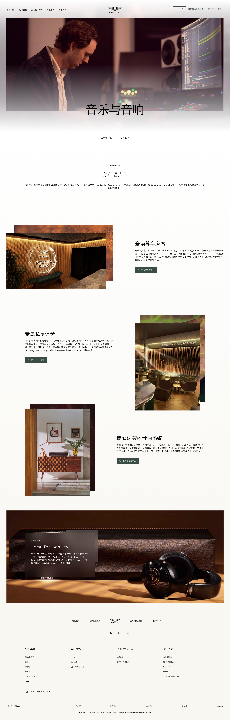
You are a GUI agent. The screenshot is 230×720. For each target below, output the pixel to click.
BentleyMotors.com (40, 692)
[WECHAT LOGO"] (111, 634)
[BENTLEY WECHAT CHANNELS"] (119, 634)
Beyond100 (167, 667)
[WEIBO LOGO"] (102, 634)
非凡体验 (120, 657)
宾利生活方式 (125, 649)
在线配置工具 (95, 621)
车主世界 (76, 649)
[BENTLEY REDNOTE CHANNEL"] (128, 634)
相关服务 (74, 657)
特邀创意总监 (167, 657)
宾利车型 (30, 649)
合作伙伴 (124, 138)
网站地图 (78, 706)
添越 (26, 662)
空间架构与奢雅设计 (123, 662)
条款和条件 (157, 621)
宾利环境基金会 (168, 662)
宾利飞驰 (28, 667)
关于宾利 (168, 649)
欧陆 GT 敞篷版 (30, 676)
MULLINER (28, 681)
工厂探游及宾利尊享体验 (171, 676)
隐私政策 (75, 621)
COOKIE (220, 706)
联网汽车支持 (79, 667)
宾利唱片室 (106, 138)
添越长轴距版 (29, 657)
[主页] (115, 10)
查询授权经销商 (136, 621)
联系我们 (74, 662)
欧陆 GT (27, 671)
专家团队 (166, 671)
